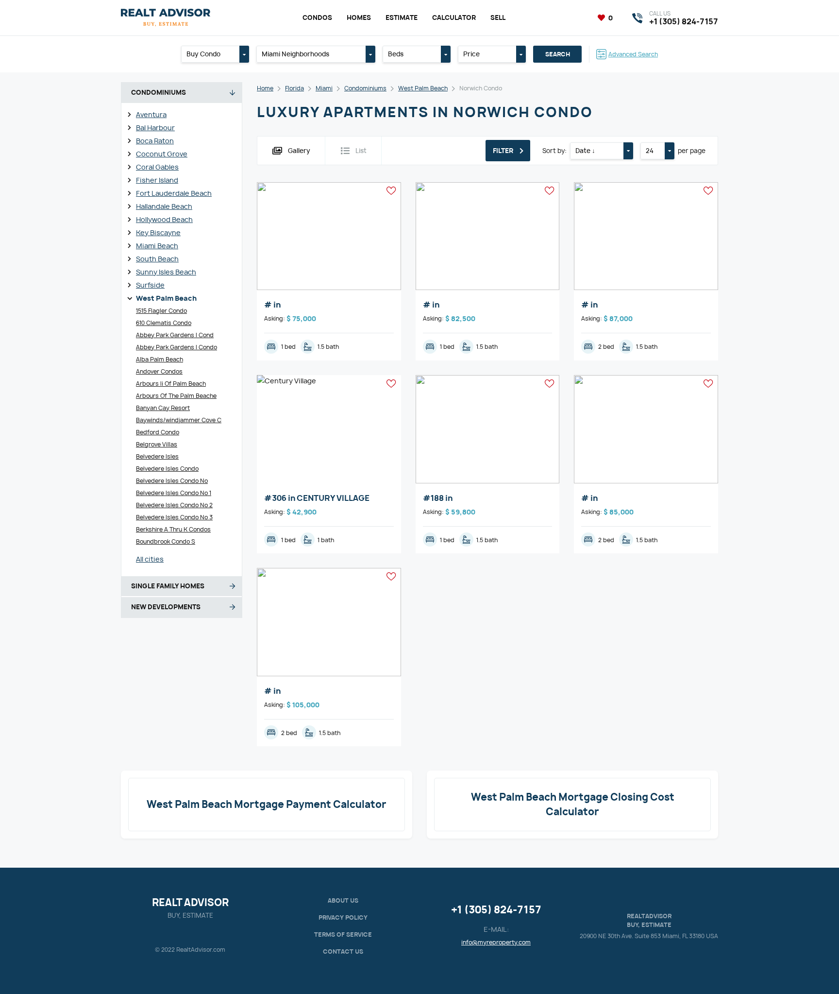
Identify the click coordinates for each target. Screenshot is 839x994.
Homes (359, 17)
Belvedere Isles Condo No (172, 481)
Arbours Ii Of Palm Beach (171, 383)
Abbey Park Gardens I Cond (175, 335)
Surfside (150, 285)
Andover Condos (159, 371)
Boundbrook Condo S (165, 541)
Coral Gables (157, 166)
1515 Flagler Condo (161, 311)
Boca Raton (155, 140)
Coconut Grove (161, 153)
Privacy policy (343, 917)
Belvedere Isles (157, 456)
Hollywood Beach (164, 219)
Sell (497, 17)
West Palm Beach (166, 298)
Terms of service (343, 934)
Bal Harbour (155, 127)
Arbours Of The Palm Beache (176, 396)
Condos (317, 17)
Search (557, 54)
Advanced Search (633, 54)
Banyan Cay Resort (163, 408)
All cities (150, 559)
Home (265, 88)
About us (343, 900)
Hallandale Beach (164, 206)
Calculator (454, 17)
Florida (294, 88)
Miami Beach (157, 245)
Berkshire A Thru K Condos (173, 529)
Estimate (402, 17)
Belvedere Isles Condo (167, 468)
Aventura (151, 114)
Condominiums (365, 88)
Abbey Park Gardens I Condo (176, 347)
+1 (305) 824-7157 (496, 910)
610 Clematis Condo (163, 323)
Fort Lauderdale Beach (174, 193)
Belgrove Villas (156, 444)
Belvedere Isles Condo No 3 (174, 517)
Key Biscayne (158, 232)
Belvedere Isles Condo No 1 (173, 493)
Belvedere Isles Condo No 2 (174, 505)
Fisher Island (157, 180)
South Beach (157, 258)
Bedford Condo (157, 432)
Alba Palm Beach (159, 359)
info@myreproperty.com (496, 942)
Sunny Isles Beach (166, 271)
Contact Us (343, 951)
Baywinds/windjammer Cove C (178, 420)
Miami (324, 88)
